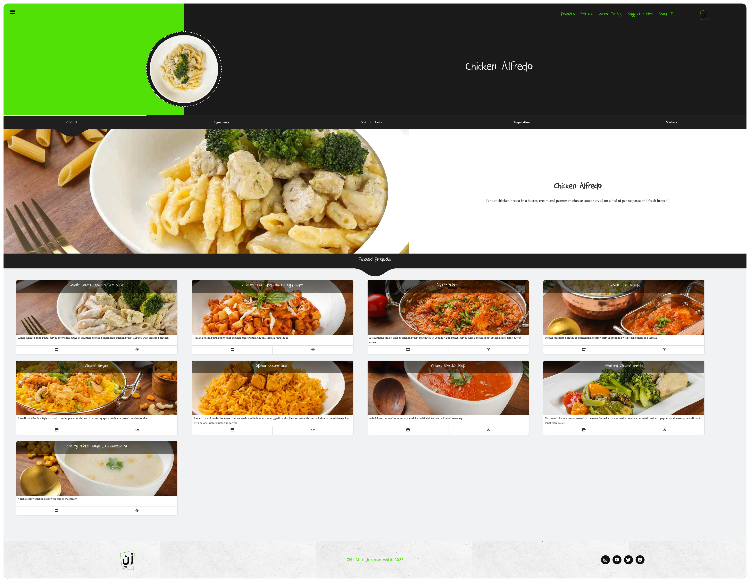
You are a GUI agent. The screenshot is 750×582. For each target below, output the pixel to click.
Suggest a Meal (640, 14)
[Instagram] (605, 559)
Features (586, 14)
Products (568, 14)
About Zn (666, 14)
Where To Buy (610, 14)
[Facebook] (640, 559)
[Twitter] (628, 559)
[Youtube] (616, 559)
